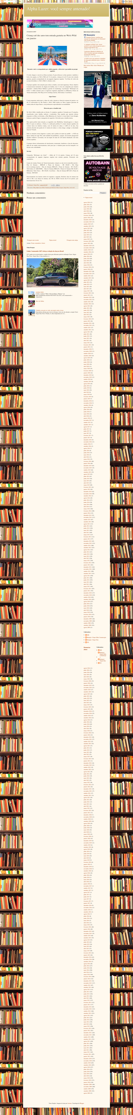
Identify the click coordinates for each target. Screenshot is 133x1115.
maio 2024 (86, 260)
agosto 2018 (87, 407)
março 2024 (87, 265)
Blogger (82, 1103)
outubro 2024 (87, 250)
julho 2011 (86, 578)
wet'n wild (72, 187)
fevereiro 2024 (87, 267)
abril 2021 (86, 340)
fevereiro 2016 (87, 461)
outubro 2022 (87, 302)
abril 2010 (86, 610)
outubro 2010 (87, 597)
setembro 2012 (87, 547)
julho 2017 (86, 429)
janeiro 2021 (87, 347)
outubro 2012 (87, 545)
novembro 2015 (88, 468)
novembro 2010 (88, 595)
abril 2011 (86, 584)
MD (88, 635)
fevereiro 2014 (87, 511)
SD (88, 642)
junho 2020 (86, 362)
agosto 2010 (87, 601)
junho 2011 (86, 580)
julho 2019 (86, 386)
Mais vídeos (94, 65)
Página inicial (52, 240)
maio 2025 (86, 235)
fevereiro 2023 (87, 293)
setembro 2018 (87, 405)
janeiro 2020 (87, 373)
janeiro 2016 (87, 463)
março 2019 (87, 394)
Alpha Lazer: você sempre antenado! (58, 8)
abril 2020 (86, 366)
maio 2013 (86, 530)
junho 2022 (86, 310)
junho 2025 (86, 232)
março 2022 (87, 317)
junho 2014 (86, 502)
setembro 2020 (87, 355)
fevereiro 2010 (87, 614)
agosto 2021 (87, 332)
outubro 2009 (87, 623)
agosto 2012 (87, 550)
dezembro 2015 (88, 465)
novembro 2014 (88, 494)
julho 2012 (86, 552)
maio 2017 (86, 433)
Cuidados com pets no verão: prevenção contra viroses (49, 310)
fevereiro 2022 (87, 319)
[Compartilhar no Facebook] (57, 185)
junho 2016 (86, 452)
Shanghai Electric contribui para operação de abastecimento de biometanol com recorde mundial (94, 39)
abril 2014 (86, 506)
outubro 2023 (87, 276)
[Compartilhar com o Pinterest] (59, 185)
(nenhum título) (40, 292)
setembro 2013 (87, 522)
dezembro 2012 (88, 541)
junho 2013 (86, 528)
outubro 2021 (87, 327)
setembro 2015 (87, 472)
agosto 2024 (87, 254)
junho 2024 (86, 258)
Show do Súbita (40, 301)
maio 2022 (86, 312)
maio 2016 (86, 455)
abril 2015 (86, 483)
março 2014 (87, 509)
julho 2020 (86, 360)
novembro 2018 (88, 403)
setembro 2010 (87, 599)
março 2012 (87, 560)
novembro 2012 (88, 543)
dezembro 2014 (88, 491)
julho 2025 (86, 230)
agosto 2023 (87, 280)
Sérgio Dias (66, 187)
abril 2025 (86, 237)
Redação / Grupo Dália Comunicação (96, 637)
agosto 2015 (87, 474)
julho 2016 (86, 450)
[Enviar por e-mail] (52, 185)
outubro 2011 (87, 571)
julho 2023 (86, 282)
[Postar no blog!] (54, 185)
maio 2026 (86, 209)
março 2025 (87, 239)
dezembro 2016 (88, 440)
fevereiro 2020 (87, 371)
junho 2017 (86, 431)
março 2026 (87, 213)
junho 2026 (86, 207)
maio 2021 (86, 338)
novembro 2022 (88, 299)
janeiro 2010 (87, 616)
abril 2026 (86, 211)
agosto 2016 (87, 448)
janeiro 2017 (87, 437)
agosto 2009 (87, 627)
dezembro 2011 (88, 567)
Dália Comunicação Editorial (49, 187)
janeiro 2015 (87, 489)
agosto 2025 (87, 228)
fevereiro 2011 (87, 588)
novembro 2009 (88, 621)
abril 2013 (86, 532)
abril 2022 (86, 314)
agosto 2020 (87, 358)
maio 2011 (86, 582)
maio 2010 (86, 608)
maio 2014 (86, 504)
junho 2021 (86, 336)
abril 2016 (86, 457)
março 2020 (87, 368)
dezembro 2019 (88, 375)
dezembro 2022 (88, 297)
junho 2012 (86, 554)
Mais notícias (87, 65)
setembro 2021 (87, 330)
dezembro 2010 (88, 593)
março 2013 (87, 535)
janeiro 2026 (87, 217)
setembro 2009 (87, 625)
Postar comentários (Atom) (38, 243)
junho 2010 (86, 606)
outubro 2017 (87, 422)
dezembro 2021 (88, 323)
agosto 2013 (87, 524)
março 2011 (87, 586)
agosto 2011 (87, 575)
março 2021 (87, 343)
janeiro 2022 (87, 321)
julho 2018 (86, 409)
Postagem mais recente (33, 240)
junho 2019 (86, 388)
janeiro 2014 (87, 513)
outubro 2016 (87, 444)
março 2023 (87, 291)
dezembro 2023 (88, 271)
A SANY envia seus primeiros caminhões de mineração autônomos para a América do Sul (94, 60)
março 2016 (87, 459)
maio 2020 (86, 364)
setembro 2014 (87, 496)
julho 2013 (86, 526)
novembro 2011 (88, 569)
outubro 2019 (87, 379)
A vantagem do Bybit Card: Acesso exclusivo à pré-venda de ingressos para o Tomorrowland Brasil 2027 (94, 46)
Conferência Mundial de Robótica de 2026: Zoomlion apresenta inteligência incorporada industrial (94, 53)
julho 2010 (86, 604)
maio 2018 (86, 414)
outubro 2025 (87, 224)
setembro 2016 (87, 446)
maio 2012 (86, 556)
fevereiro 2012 (87, 563)
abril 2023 (86, 289)
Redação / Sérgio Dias (92, 640)
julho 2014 (86, 500)
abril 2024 (86, 263)
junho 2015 (86, 478)
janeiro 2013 (87, 539)
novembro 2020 (88, 351)
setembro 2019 (87, 381)
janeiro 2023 (87, 295)
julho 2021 (86, 334)
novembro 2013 (88, 517)
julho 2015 (86, 476)
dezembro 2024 (88, 245)
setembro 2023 (87, 278)
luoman (70, 1103)
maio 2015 (86, 481)
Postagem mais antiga (72, 240)
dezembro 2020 (88, 349)
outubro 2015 (87, 470)
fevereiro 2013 (87, 537)
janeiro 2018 (87, 418)
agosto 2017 (87, 427)
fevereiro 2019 (87, 396)
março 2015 (87, 485)
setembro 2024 (87, 252)
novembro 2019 (88, 377)
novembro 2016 (88, 442)
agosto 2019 (87, 383)
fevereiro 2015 (87, 487)
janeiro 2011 (87, 591)
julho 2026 (86, 204)
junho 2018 (86, 411)
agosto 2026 (87, 202)
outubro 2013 (87, 519)
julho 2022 (86, 308)
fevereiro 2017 (87, 435)
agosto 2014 (87, 498)
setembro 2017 (87, 424)
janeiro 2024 (87, 269)
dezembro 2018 (88, 401)
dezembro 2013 (88, 515)
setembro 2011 (87, 573)
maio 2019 (86, 390)
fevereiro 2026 (87, 215)
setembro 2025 (87, 226)
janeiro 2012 (87, 565)
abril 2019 (86, 392)
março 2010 (87, 612)
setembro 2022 (87, 304)
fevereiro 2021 (87, 345)
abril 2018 (86, 416)
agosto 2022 (87, 306)
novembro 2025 (88, 222)
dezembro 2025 (88, 219)
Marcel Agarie (59, 187)
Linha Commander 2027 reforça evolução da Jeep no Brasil (45, 251)
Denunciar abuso (87, 648)
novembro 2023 (88, 273)
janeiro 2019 (87, 399)
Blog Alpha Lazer (37, 187)
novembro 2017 (88, 420)
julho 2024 (86, 256)
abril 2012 (86, 558)
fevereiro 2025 (87, 241)
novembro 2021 (88, 325)
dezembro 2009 (88, 619)
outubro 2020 (87, 353)
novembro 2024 (88, 248)
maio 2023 (86, 286)
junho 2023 (86, 284)
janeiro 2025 (87, 243)
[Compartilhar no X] (55, 185)
